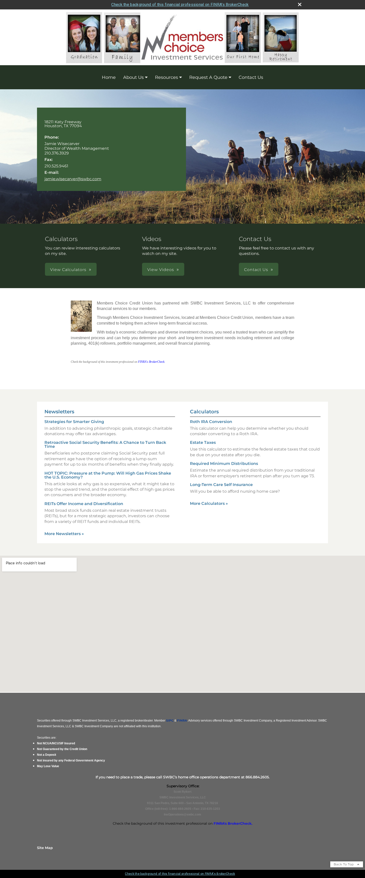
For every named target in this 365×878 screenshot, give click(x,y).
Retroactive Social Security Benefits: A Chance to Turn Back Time (105, 444)
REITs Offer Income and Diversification (83, 503)
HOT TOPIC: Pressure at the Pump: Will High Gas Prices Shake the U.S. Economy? (107, 475)
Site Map (45, 848)
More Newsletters (64, 533)
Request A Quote (208, 77)
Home (109, 77)
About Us (133, 77)
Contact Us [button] (256, 269)
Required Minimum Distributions (224, 463)
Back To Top (344, 864)
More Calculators (209, 503)
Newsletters (59, 412)
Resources (166, 77)
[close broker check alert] (300, 4)
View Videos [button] (160, 269)
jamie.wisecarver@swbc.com (72, 179)
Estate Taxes (203, 442)
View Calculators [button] (68, 269)
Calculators (204, 412)
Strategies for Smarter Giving (74, 421)
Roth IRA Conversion (211, 421)
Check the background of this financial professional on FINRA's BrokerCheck (180, 4)
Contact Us (251, 77)
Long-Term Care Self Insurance (221, 484)
